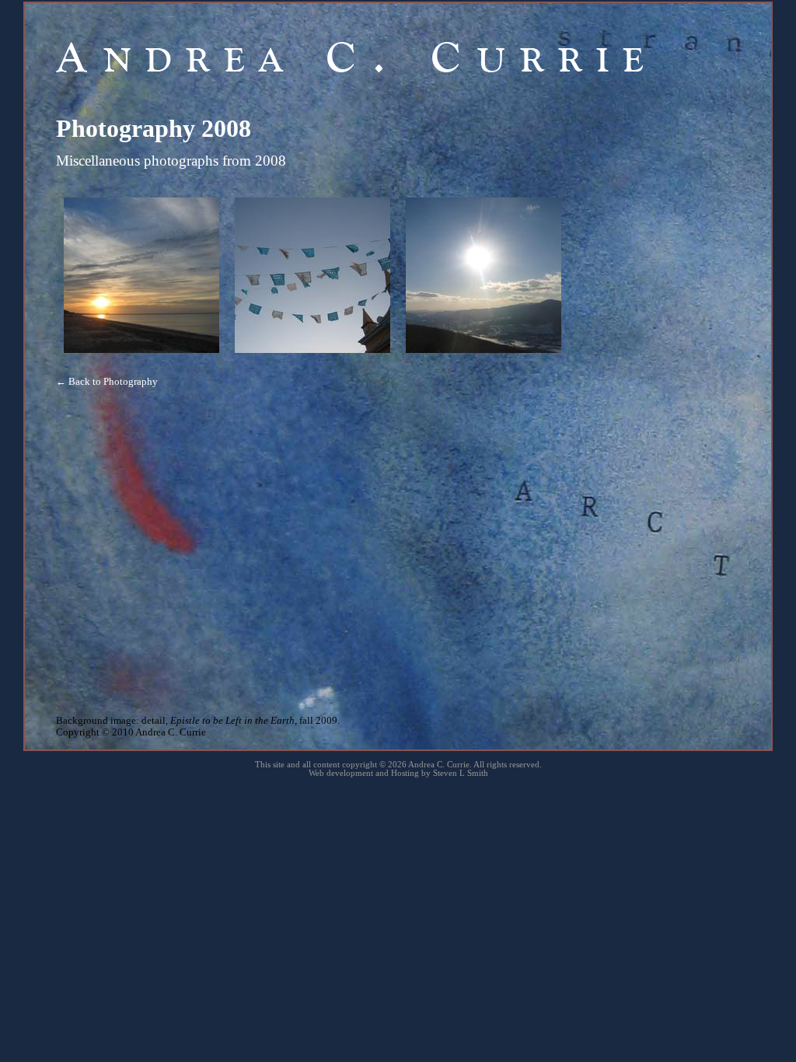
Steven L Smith (460, 773)
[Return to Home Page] (349, 69)
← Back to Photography (107, 381)
